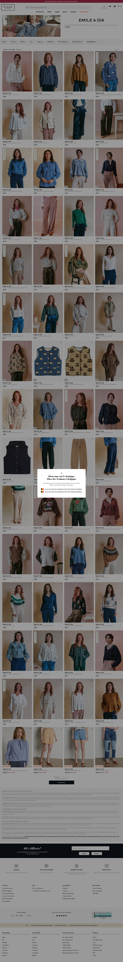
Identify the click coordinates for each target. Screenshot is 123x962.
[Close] (84, 470)
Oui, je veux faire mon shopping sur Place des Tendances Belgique (63, 489)
